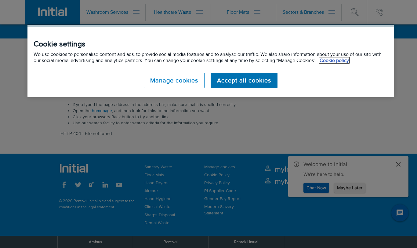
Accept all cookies (244, 80)
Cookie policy (334, 60)
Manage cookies (174, 80)
